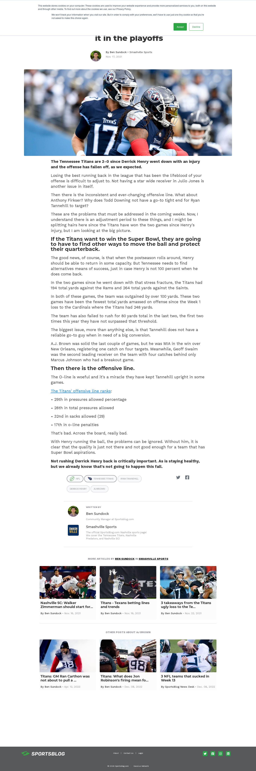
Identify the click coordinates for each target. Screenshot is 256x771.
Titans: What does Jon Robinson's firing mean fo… (124, 678)
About (116, 753)
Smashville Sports (140, 52)
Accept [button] (180, 26)
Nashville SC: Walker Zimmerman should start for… (66, 605)
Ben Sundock (118, 52)
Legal (140, 753)
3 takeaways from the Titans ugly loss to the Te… (186, 605)
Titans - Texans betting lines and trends (125, 605)
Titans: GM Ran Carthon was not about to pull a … (65, 678)
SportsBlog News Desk (179, 686)
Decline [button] (196, 26)
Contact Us (128, 753)
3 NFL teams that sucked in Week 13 (185, 678)
